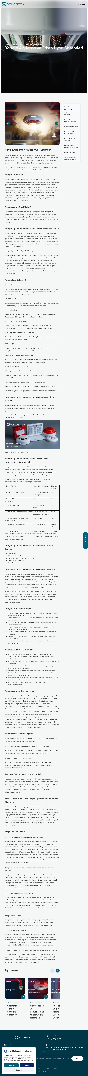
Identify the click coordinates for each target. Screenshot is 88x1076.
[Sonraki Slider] (58, 970)
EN (81, 4)
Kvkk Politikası (44, 1072)
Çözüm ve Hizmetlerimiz (18, 44)
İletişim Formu (85, 540)
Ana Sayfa (7, 44)
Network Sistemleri (69, 152)
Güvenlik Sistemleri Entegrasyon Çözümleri (71, 146)
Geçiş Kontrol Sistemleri (71, 126)
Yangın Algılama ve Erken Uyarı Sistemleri (35, 44)
